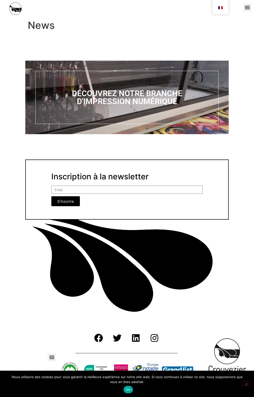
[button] (247, 7)
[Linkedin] (135, 338)
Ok (128, 390)
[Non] (246, 383)
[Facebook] (98, 338)
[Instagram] (154, 338)
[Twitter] (117, 338)
